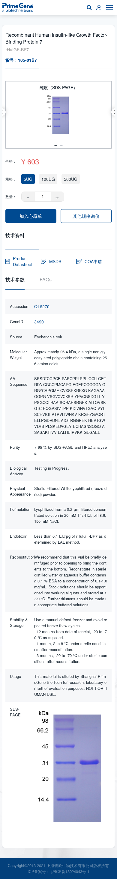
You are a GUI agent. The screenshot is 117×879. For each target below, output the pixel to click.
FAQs (46, 279)
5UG (28, 179)
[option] (59, 111)
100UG (48, 179)
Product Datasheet (22, 261)
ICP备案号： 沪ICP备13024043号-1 (58, 871)
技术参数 (15, 279)
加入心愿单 (31, 216)
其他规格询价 (86, 216)
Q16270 (42, 306)
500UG (70, 179)
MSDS (55, 261)
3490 (39, 322)
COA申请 (93, 261)
